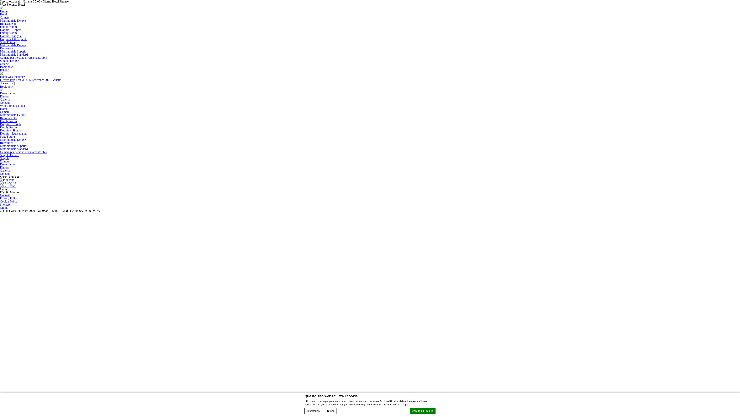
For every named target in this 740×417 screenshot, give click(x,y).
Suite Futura (7, 42)
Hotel (3, 14)
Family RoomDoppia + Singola (11, 34)
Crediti (4, 207)
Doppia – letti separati (13, 39)
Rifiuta (330, 411)
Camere (4, 17)
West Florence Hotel (12, 105)
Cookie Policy (8, 201)
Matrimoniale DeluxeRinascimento (13, 22)
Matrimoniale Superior (13, 51)
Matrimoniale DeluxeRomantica (13, 47)
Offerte (4, 63)
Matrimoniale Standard (14, 54)
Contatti (5, 102)
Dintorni (5, 96)
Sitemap (5, 204)
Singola (4, 158)
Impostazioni (313, 411)
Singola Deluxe (9, 60)
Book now (6, 67)
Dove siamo (7, 93)
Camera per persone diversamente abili (23, 57)
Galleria (5, 99)
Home (4, 11)
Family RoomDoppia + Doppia (10, 28)
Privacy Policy (9, 198)
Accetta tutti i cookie (422, 411)
